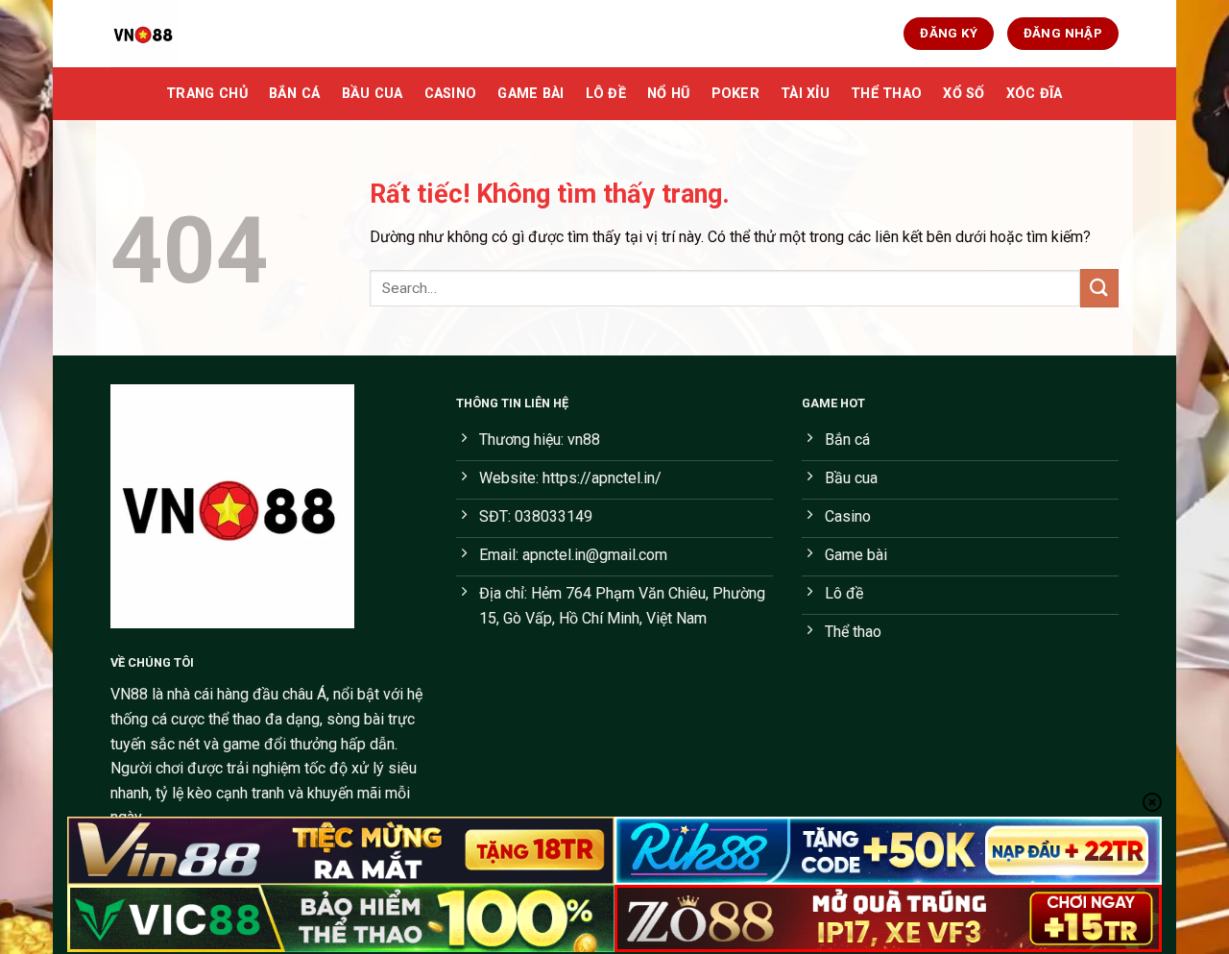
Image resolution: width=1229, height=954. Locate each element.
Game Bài (530, 94)
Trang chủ (207, 94)
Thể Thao (886, 94)
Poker (735, 94)
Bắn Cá (295, 94)
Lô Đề (606, 94)
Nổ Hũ (668, 94)
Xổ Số (963, 94)
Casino (450, 94)
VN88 (129, 694)
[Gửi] (1099, 287)
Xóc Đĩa (1034, 94)
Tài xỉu (805, 94)
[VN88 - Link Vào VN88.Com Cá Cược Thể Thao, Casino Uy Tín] (206, 33)
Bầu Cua (372, 94)
